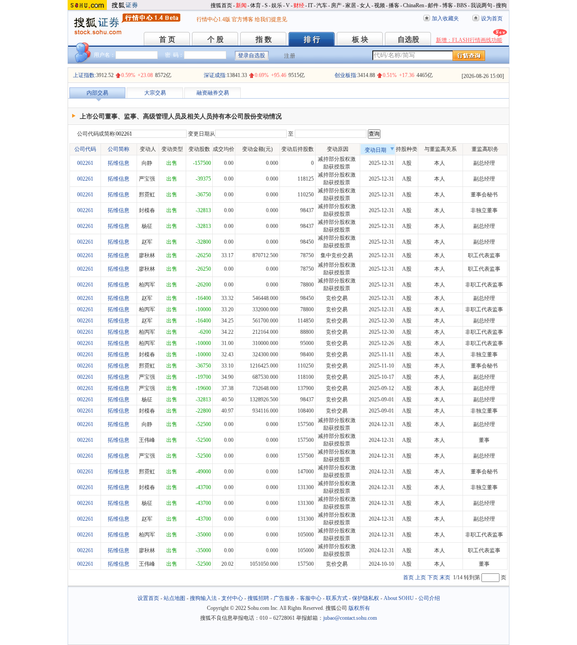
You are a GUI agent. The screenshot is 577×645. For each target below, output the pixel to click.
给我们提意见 (271, 19)
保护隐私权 (365, 598)
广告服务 (284, 598)
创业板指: (345, 75)
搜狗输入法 (203, 598)
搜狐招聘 (258, 598)
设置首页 (148, 598)
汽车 (321, 5)
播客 (394, 5)
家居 (350, 5)
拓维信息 (118, 163)
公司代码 (85, 149)
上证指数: (84, 75)
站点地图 (174, 598)
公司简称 (118, 149)
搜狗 (501, 5)
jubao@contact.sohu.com (350, 618)
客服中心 (310, 598)
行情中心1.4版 (213, 19)
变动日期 (375, 150)
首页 (408, 577)
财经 (298, 5)
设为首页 (492, 18)
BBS (462, 5)
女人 (365, 5)
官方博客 (242, 19)
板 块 (360, 39)
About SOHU (399, 598)
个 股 (215, 39)
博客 (447, 5)
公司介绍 (429, 598)
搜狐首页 (221, 5)
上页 (420, 577)
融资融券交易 (213, 93)
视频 (379, 5)
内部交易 (97, 93)
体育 (255, 5)
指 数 (264, 39)
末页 (445, 577)
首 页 (167, 39)
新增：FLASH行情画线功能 (469, 40)
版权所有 (359, 608)
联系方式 (337, 598)
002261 (85, 163)
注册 (290, 56)
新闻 (241, 5)
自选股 (408, 39)
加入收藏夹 (445, 18)
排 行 (312, 39)
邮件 (433, 5)
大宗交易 (155, 93)
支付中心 (232, 598)
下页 (432, 577)
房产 (336, 5)
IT (310, 5)
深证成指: (215, 75)
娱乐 (276, 5)
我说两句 (481, 5)
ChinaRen (413, 5)
